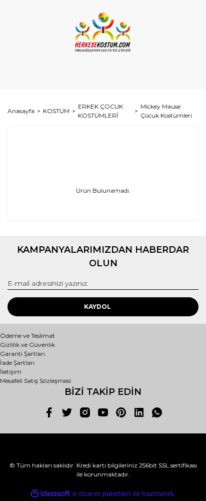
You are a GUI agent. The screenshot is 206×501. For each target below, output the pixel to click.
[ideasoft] (50, 493)
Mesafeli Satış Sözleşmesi (35, 380)
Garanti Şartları (22, 353)
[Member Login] (103, 72)
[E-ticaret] (101, 493)
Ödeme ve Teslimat (27, 335)
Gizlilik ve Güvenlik (27, 344)
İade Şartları (17, 362)
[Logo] (102, 33)
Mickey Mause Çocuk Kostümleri (166, 111)
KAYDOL (97, 306)
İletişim (11, 371)
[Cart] (186, 72)
